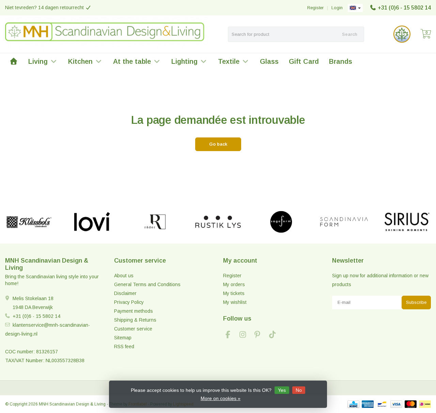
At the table (132, 61)
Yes (282, 390)
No (299, 390)
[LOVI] (92, 221)
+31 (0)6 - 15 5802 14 (404, 8)
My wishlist (235, 302)
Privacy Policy (129, 302)
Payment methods (133, 311)
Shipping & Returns (135, 320)
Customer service (133, 328)
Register (315, 7)
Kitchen (80, 61)
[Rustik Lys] (218, 221)
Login (337, 7)
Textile (228, 61)
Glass (269, 61)
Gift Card (304, 61)
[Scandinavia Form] (344, 221)
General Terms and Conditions (147, 284)
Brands (340, 61)
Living (38, 61)
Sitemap (122, 337)
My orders (234, 284)
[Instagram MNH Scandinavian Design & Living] (245, 335)
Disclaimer (125, 293)
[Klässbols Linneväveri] (29, 221)
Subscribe (416, 302)
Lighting (184, 61)
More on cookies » (220, 398)
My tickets (234, 293)
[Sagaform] (281, 221)
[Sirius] (407, 221)
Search (349, 34)
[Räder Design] (155, 221)
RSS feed (124, 346)
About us (124, 275)
